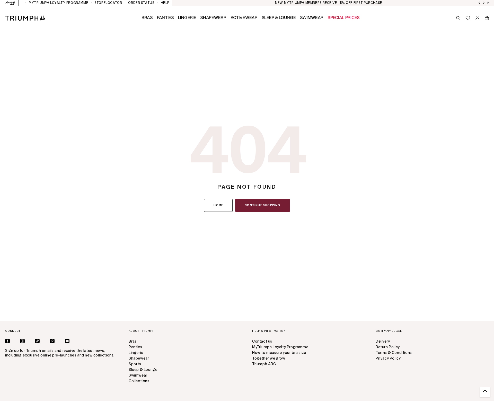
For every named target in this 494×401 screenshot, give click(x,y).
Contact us (262, 341)
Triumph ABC (264, 364)
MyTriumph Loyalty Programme (58, 3)
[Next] (484, 3)
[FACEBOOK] (7, 341)
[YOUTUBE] (67, 341)
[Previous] (479, 3)
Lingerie (136, 353)
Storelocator (108, 3)
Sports (135, 364)
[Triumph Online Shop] (25, 17)
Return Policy (388, 347)
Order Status (141, 3)
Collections (139, 381)
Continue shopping (262, 205)
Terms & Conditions (394, 353)
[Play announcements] (488, 3)
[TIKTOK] (37, 341)
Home (218, 205)
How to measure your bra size (279, 353)
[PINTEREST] (52, 341)
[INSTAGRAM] (22, 341)
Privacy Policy (388, 358)
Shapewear (139, 358)
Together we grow (268, 358)
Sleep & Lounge (143, 370)
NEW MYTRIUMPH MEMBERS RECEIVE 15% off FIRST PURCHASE (328, 3)
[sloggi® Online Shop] (10, 3)
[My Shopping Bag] (487, 18)
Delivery (383, 341)
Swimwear (138, 375)
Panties (135, 347)
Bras (133, 341)
